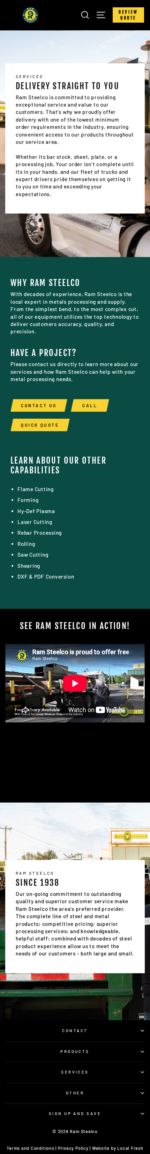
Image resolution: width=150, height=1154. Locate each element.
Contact (75, 1030)
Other (75, 1093)
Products (75, 1051)
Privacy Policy (73, 1148)
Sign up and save (75, 1113)
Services (75, 1072)
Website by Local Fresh (117, 1148)
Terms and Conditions (30, 1148)
